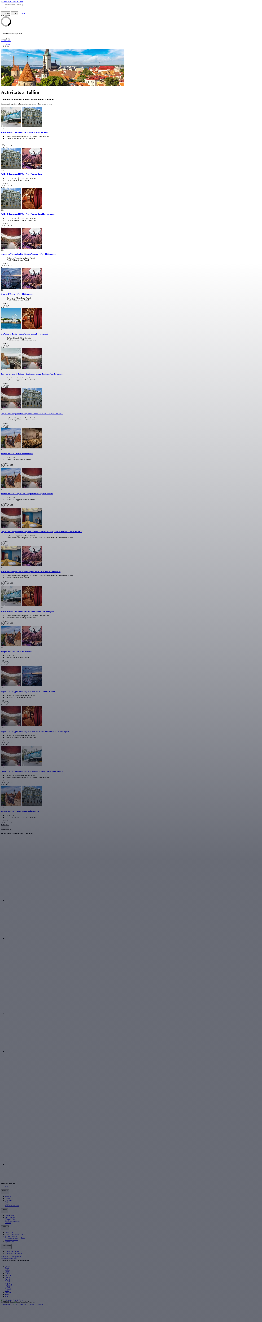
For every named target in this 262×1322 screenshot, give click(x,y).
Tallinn (7, 1187)
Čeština (7, 1270)
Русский (8, 1292)
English (7, 1266)
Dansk (7, 1272)
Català (7, 1268)
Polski (7, 1291)
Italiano (7, 1283)
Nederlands (8, 1285)
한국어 (7, 1281)
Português (8, 1289)
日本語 (7, 1287)
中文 (6, 1296)
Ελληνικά (8, 1275)
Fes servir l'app (6, 41)
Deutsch (7, 1273)
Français (7, 1279)
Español (7, 1277)
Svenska (7, 1294)
